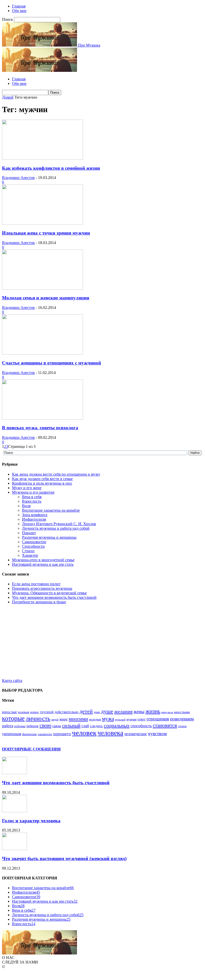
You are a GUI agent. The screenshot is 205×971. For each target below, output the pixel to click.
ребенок (32, 726)
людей (54, 719)
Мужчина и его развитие (33, 492)
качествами (182, 712)
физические (29, 734)
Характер (30, 555)
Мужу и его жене (27, 488)
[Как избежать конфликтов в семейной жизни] (42, 158)
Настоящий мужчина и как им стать (43, 564)
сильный (71, 725)
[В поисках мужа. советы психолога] (42, 418)
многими (78, 718)
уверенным (11, 733)
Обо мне (19, 11)
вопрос (34, 712)
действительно (66, 712)
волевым (23, 712)
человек (84, 733)
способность (141, 725)
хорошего (62, 733)
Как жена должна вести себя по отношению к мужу (56, 474)
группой (47, 712)
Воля (26, 506)
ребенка (20, 726)
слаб (85, 726)
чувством (157, 733)
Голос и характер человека (31, 820)
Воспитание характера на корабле (51, 510)
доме (97, 712)
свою (45, 725)
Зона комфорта (34, 515)
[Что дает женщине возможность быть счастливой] (14, 773)
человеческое (135, 734)
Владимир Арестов (18, 177)
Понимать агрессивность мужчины (42, 588)
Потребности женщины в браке (39, 602)
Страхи (28, 551)
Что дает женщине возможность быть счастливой (54, 597)
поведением (182, 718)
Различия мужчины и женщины (49, 537)
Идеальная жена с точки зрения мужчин (46, 233)
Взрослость (31, 501)
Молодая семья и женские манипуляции (45, 297)
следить (96, 726)
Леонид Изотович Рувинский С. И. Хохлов (59, 524)
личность (38, 718)
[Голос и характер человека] (14, 811)
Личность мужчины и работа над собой (56, 528)
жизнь (153, 711)
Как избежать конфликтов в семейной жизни (51, 168)
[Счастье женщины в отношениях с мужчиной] (42, 353)
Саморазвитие (34, 542)
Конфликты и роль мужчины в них (42, 483)
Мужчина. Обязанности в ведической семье (49, 593)
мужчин (131, 719)
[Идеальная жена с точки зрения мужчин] (42, 223)
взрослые (9, 712)
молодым (95, 719)
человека (110, 733)
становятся (165, 725)
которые (13, 718)
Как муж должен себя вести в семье (42, 479)
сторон (182, 726)
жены (139, 711)
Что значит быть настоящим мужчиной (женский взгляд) (64, 858)
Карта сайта (12, 680)
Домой (8, 97)
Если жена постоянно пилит (36, 584)
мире (64, 719)
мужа (108, 719)
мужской (120, 719)
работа (7, 726)
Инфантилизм (34, 519)
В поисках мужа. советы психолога (40, 427)
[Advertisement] (102, 643)
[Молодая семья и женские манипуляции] (42, 288)
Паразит (29, 533)
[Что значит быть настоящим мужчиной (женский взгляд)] (14, 849)
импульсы (167, 712)
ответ (142, 719)
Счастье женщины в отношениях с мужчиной (51, 362)
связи (56, 726)
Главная (19, 6)
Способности (33, 546)
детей (86, 711)
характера (45, 734)
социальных (117, 725)
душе (107, 711)
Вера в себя (32, 497)
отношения (157, 718)
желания (123, 711)
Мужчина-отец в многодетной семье (43, 560)
